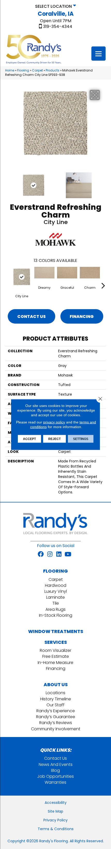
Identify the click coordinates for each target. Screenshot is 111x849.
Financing (82, 316)
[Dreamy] (44, 272)
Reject (54, 439)
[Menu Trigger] (98, 53)
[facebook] (41, 554)
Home (9, 70)
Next (103, 182)
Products (52, 70)
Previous (7, 182)
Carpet (37, 70)
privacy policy (54, 422)
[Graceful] (67, 272)
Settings (80, 439)
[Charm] (89, 272)
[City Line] (21, 277)
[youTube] (68, 554)
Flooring (23, 70)
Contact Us (31, 316)
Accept (29, 439)
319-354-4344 (57, 26)
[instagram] (49, 554)
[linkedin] (58, 554)
